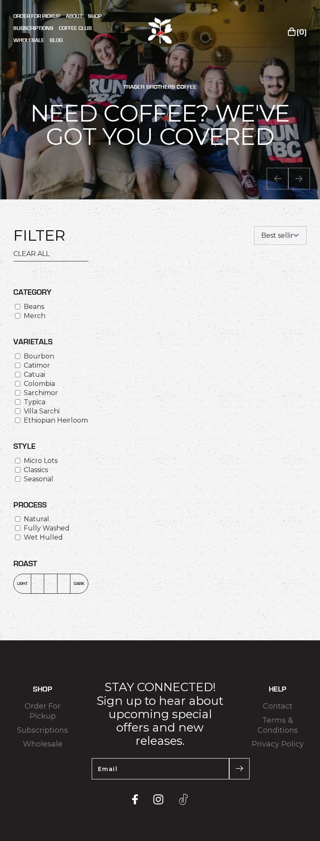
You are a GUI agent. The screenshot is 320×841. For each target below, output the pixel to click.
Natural (36, 519)
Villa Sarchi (42, 411)
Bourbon (39, 356)
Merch (34, 316)
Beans (34, 307)
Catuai (34, 374)
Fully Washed (47, 528)
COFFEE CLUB (75, 28)
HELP (277, 689)
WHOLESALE (28, 40)
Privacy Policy (278, 744)
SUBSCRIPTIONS (33, 28)
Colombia (39, 384)
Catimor (37, 365)
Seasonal (38, 479)
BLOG (56, 40)
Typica (34, 402)
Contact (277, 706)
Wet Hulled (43, 537)
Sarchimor (41, 393)
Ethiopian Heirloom (56, 420)
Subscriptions (42, 730)
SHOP (95, 16)
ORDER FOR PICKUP (36, 16)
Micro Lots (41, 461)
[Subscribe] (239, 768)
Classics (36, 470)
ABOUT (74, 16)
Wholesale (42, 744)
